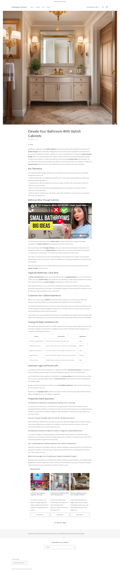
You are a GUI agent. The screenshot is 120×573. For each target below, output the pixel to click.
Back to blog (61, 523)
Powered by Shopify (27, 569)
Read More (40, 515)
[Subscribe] (74, 547)
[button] (103, 7)
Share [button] (31, 144)
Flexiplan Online (19, 569)
